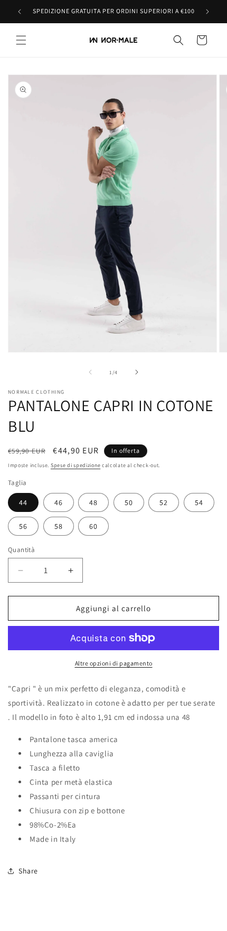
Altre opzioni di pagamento (114, 663)
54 (199, 502)
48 (93, 502)
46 (58, 502)
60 (93, 526)
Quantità (21, 549)
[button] (21, 40)
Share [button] (28, 871)
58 (58, 526)
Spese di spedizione (75, 465)
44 (23, 502)
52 (163, 502)
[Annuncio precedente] (19, 11)
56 (23, 526)
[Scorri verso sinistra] (90, 372)
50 (129, 502)
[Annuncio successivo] (207, 11)
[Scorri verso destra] (136, 372)
